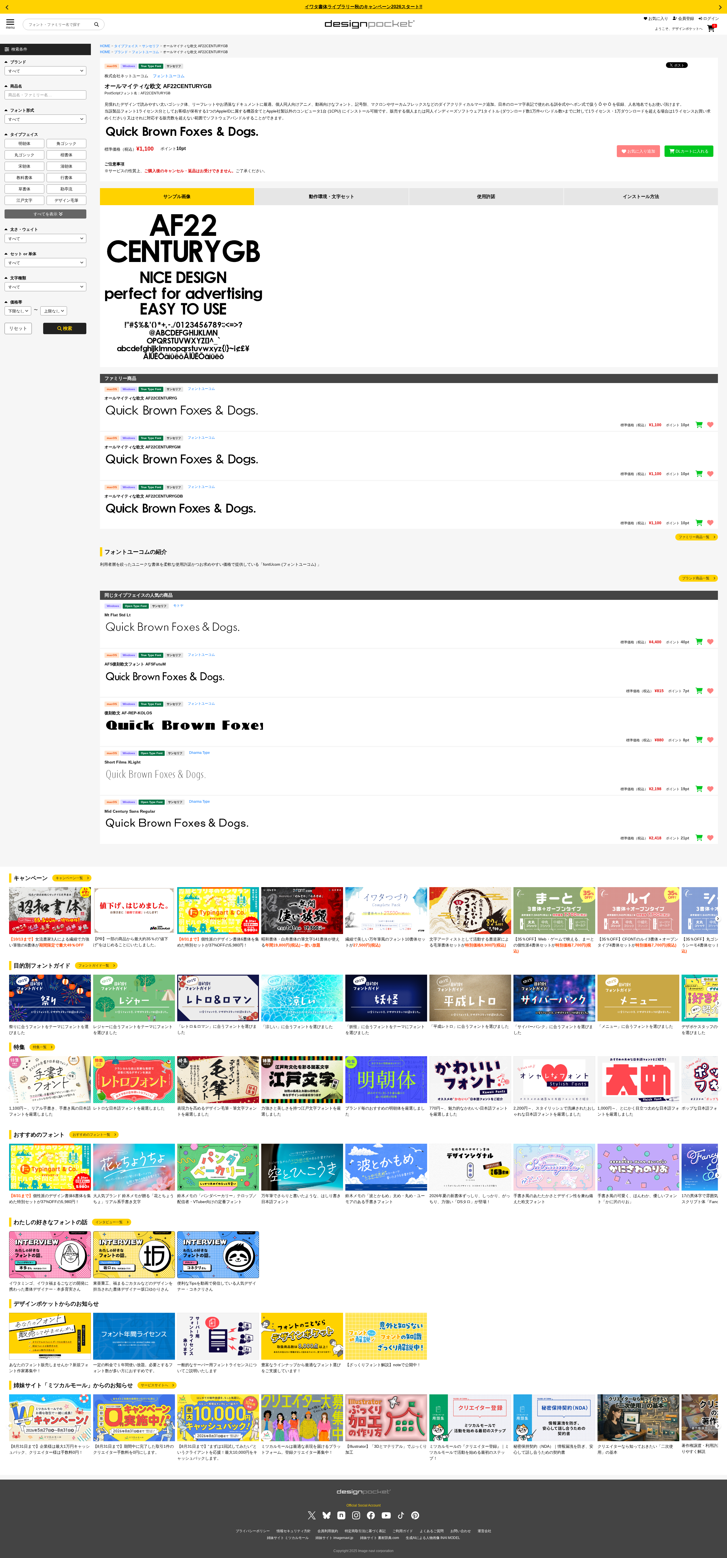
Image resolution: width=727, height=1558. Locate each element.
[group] (50, 917)
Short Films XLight (123, 762)
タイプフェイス (126, 46)
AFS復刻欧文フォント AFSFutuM (135, 664)
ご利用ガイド (402, 1531)
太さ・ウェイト (24, 229)
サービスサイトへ (154, 1385)
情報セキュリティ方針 (294, 1531)
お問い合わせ (460, 1531)
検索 (67, 328)
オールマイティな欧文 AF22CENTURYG (141, 398)
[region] (409, 411)
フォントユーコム (145, 52)
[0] (711, 30)
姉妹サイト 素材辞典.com (379, 1538)
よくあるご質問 (432, 1531)
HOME (105, 46)
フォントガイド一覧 (93, 966)
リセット (18, 328)
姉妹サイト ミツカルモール (288, 1538)
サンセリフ (150, 46)
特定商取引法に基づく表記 (365, 1531)
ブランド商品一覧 (695, 578)
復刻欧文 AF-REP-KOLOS (128, 713)
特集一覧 (40, 1047)
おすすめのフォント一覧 (91, 1135)
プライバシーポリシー (253, 1531)
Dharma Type (199, 753)
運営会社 (484, 1531)
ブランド (18, 62)
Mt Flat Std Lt (118, 615)
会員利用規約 (327, 1531)
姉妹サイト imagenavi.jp (334, 1538)
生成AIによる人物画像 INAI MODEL (433, 1538)
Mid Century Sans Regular (130, 811)
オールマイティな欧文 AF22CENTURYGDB (144, 496)
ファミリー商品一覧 (694, 537)
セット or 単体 (23, 253)
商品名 (16, 86)
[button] (7, 7)
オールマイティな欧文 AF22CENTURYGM (143, 447)
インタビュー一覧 (109, 1222)
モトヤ (178, 606)
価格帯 (16, 302)
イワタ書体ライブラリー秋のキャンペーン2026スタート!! (363, 6)
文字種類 (18, 278)
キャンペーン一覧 (69, 878)
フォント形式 (22, 110)
